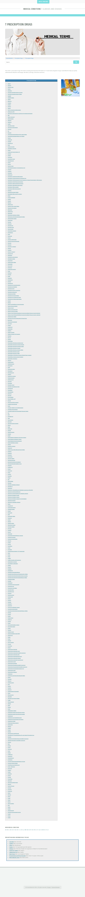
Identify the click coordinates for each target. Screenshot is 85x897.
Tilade (9, 427)
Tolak (9, 514)
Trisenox (9, 742)
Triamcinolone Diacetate (12, 663)
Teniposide (10, 236)
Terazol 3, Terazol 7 (11, 251)
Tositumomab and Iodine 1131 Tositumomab (16, 551)
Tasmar (9, 150)
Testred (9, 300)
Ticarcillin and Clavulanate (13, 409)
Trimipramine (10, 724)
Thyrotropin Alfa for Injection (13, 402)
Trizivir (9, 751)
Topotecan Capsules (11, 537)
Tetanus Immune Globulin (12, 306)
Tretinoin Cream (11, 631)
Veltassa (11, 848)
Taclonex (9, 85)
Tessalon (9, 274)
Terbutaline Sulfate (11, 258)
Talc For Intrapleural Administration (14, 110)
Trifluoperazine (11, 695)
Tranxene (9, 593)
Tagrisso (9, 106)
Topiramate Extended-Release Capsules (15, 535)
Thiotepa (9, 374)
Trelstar (9, 616)
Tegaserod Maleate (11, 197)
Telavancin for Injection (12, 208)
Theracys (9, 360)
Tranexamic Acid (11, 586)
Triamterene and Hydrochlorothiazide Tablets (16, 675)
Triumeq (9, 745)
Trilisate (9, 707)
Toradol (9, 542)
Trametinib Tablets (11, 579)
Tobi (8, 479)
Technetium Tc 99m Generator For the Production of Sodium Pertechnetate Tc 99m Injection (25, 180)
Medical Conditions (32, 9)
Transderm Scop (11, 591)
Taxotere (9, 153)
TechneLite (10, 173)
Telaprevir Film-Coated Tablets (13, 206)
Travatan (9, 602)
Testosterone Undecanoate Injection (15, 299)
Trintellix (9, 728)
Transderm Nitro (11, 589)
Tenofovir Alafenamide (12, 239)
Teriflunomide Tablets (12, 262)
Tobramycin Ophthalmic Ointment (14, 502)
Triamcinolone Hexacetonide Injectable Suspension (17, 667)
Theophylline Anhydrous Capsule (14, 348)
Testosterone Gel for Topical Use (14, 290)
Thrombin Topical (11, 385)
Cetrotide (11, 841)
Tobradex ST (10, 486)
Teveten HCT (10, 327)
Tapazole (9, 132)
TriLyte (9, 709)
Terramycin (10, 267)
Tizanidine (10, 476)
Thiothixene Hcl (11, 379)
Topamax (9, 530)
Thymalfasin (10, 390)
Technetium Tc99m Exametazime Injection (15, 183)
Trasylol (9, 598)
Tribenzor (9, 681)
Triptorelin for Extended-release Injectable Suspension (18, 738)
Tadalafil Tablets (11, 97)
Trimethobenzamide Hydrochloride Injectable (16, 714)
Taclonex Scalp (10, 87)
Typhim (9, 808)
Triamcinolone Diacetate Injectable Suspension (16, 665)
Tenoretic (9, 243)
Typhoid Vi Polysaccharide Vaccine (14, 812)
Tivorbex (9, 474)
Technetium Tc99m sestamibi (13, 187)
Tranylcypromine (11, 595)
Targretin (9, 141)
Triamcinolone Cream (12, 661)
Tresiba (9, 628)
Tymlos (9, 807)
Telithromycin (10, 211)
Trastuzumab (10, 596)
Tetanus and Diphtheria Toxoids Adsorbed (16, 304)
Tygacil (9, 798)
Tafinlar (9, 99)
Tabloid (9, 83)
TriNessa (9, 726)
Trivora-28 (10, 749)
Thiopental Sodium (11, 369)
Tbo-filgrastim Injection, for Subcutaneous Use (16, 167)
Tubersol (9, 784)
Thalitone (9, 330)
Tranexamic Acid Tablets (12, 588)
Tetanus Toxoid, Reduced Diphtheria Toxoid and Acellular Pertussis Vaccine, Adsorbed (24, 314)
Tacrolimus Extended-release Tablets (15, 94)
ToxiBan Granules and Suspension (14, 560)
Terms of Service (55, 887)
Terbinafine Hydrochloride (13, 257)
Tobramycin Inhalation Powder (13, 495)
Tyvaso (9, 815)
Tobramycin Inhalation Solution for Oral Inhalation (17, 498)
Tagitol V (9, 104)
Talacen (9, 108)
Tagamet (9, 103)
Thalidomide (10, 329)
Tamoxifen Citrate (11, 125)
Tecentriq (9, 169)
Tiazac (9, 406)
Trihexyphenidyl (11, 702)
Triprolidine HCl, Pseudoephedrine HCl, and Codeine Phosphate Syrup (21, 735)
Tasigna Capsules (11, 146)
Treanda (9, 612)
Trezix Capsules (11, 642)
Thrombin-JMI (10, 388)
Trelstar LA (10, 619)
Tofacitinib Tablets (11, 509)
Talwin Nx (9, 120)
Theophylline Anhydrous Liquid (13, 351)
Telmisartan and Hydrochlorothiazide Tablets (16, 216)
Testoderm (10, 278)
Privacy (49, 887)
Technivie (9, 190)
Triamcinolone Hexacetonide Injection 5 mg (16, 668)
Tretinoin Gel (10, 635)
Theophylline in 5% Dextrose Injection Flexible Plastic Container (19, 355)
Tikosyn (9, 425)
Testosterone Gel (11, 288)
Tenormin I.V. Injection (12, 246)
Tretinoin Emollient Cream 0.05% (14, 633)
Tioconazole (10, 456)
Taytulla (9, 155)
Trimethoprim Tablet (11, 721)
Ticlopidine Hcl (10, 416)
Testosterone (10, 283)
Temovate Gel (10, 225)
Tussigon (9, 787)
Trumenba (10, 773)
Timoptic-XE (10, 448)
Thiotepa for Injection (12, 376)
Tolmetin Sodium (11, 523)
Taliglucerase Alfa (11, 111)
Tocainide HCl (10, 505)
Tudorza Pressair (11, 786)
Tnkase (9, 477)
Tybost (9, 796)
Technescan (10, 174)
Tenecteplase (10, 232)
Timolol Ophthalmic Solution (13, 442)
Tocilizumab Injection (12, 507)
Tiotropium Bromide (11, 460)
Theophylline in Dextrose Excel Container (15, 357)
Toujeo (9, 554)
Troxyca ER (10, 768)
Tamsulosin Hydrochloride (13, 127)
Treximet (9, 640)
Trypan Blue (10, 779)
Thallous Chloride (11, 332)
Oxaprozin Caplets (13, 850)
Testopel (9, 281)
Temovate (10, 223)
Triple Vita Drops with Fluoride (13, 733)
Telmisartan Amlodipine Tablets (14, 215)
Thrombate (10, 383)
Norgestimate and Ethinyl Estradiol (17, 855)
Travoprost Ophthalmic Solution (14, 607)
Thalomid (9, 336)
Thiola (9, 367)
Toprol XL (9, 540)
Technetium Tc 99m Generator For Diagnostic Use (17, 178)
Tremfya (9, 621)
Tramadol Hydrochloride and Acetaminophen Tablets (18, 574)
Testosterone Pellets (12, 293)
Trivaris (9, 747)
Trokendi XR (10, 756)
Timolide (9, 434)
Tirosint (9, 469)
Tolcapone (10, 518)
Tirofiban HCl (10, 467)
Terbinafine (10, 255)
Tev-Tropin (10, 323)
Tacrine (9, 89)
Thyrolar (9, 400)
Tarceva (9, 138)
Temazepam (10, 220)
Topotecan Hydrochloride (12, 539)
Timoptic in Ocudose (11, 446)
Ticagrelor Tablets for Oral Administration (15, 407)
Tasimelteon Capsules (12, 148)
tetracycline (10, 320)
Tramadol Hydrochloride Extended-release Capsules (18, 575)
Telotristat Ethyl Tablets (12, 218)
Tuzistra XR (10, 791)
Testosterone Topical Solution (13, 295)
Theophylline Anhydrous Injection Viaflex (15, 350)
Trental (9, 623)
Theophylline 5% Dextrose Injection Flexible (16, 344)
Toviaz (9, 556)
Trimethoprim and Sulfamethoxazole (15, 717)
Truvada (9, 777)
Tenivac (9, 237)
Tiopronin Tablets (11, 458)
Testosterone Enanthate (12, 286)
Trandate (9, 581)
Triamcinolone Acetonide (12, 649)
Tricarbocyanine (11, 682)
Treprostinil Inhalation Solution (13, 624)
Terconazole (10, 260)
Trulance (9, 770)
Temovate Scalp (11, 227)
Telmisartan (10, 213)
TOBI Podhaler (10, 481)
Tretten (9, 637)
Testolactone (10, 279)
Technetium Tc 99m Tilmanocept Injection (15, 181)
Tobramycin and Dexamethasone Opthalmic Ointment (18, 493)
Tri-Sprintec (10, 645)
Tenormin (9, 244)
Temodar (9, 222)
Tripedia (9, 731)
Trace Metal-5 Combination (13, 563)
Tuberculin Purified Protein (13, 782)
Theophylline (10, 341)
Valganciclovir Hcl (13, 852)
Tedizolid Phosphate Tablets (13, 192)
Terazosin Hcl (10, 253)
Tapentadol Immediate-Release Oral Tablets (16, 136)
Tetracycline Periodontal (12, 321)
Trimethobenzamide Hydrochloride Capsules (16, 712)
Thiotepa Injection (11, 378)
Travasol (9, 600)
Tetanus (9, 302)
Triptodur (9, 737)
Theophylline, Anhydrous (12, 358)
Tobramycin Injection (11, 500)
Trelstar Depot (10, 617)
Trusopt (9, 775)
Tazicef (9, 162)
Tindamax (9, 451)
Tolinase (9, 521)
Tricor (9, 684)
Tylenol (9, 801)
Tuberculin (10, 780)
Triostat (9, 730)
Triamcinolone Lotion (12, 670)
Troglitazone (10, 754)
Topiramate (10, 533)
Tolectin (9, 519)
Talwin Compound (11, 117)
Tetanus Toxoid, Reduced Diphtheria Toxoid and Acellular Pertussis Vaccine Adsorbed (24, 313)
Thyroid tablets (10, 397)
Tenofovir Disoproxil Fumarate (13, 241)
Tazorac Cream (10, 166)
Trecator (9, 614)
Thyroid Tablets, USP (11, 399)
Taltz (9, 115)
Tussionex (10, 789)
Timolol (9, 435)
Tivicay (9, 472)
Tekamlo (9, 201)
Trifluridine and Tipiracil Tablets (14, 698)
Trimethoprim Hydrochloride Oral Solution (15, 719)
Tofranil (9, 511)
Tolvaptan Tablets (11, 526)
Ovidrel (11, 847)
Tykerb (9, 800)
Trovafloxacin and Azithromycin (14, 765)
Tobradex (9, 483)
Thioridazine (10, 371)
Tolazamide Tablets (11, 516)
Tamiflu (9, 124)
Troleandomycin (11, 758)
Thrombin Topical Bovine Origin (13, 386)
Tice (8, 413)
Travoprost (10, 605)
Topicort (9, 532)
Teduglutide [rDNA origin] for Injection (15, 194)
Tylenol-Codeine (11, 803)
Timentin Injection (11, 432)
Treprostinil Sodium (11, 626)
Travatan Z (10, 603)
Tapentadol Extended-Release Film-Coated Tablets (17, 134)
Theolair (9, 339)
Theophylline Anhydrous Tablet (14, 353)
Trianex (9, 677)
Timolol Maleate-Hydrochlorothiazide (15, 441)
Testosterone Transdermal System (14, 297)
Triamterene (10, 674)
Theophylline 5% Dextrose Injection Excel (15, 343)
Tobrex (9, 504)
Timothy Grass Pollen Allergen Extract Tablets (16, 449)
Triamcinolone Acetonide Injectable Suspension (17, 653)
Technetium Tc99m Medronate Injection (15, 185)
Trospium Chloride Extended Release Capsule (16, 761)
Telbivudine (10, 209)
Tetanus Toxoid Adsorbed (12, 309)
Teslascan (10, 272)
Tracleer (9, 565)
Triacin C (9, 647)
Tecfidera (9, 171)
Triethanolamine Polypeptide (13, 691)
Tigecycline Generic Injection (13, 423)
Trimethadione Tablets (12, 710)
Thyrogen (9, 395)
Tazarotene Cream (11, 159)
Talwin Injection (11, 118)
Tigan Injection (10, 420)
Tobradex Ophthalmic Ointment (14, 484)
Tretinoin (9, 630)
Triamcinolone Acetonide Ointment (14, 658)
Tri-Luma (9, 644)
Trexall (9, 638)
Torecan (9, 544)
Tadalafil (9, 96)
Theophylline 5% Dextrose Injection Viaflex (16, 346)
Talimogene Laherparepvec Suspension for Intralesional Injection (20, 113)
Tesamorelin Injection (12, 269)
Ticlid (9, 414)
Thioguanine (10, 365)
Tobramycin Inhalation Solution (13, 497)
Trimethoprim (10, 716)
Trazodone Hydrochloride (12, 609)
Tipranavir (10, 465)
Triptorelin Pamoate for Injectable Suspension (16, 740)
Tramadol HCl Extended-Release (14, 572)
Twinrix (9, 793)
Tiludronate (10, 428)
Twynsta (9, 794)
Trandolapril (10, 582)
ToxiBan (9, 558)
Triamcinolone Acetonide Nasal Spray (15, 656)
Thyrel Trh (10, 393)
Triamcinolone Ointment (12, 672)
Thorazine (10, 381)
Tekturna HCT (10, 204)
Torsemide (10, 549)
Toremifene (10, 546)
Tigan (9, 418)
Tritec (9, 744)
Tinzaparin (10, 455)
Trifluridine (10, 696)
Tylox (9, 805)
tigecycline (10, 421)
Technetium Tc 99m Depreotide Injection (15, 176)
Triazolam (9, 679)
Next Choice (12, 854)
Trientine (9, 688)
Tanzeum (9, 129)
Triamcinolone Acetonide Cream (14, 651)
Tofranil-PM (10, 512)
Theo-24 (9, 337)
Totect (9, 553)
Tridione (9, 686)
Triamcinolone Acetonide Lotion (14, 654)
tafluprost (9, 101)
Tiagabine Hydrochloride (12, 404)
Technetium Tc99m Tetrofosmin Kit (14, 188)
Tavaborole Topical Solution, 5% (14, 152)
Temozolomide (10, 229)
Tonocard (9, 528)
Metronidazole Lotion (14, 857)
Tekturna (9, 202)
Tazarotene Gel (11, 160)
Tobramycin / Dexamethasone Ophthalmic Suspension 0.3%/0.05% (20, 490)
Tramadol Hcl (10, 570)
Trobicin (9, 752)
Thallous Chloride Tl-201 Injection (14, 334)
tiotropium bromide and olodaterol (14, 462)
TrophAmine (10, 759)
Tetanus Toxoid (11, 307)
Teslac (9, 271)
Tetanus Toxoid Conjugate (13, 311)
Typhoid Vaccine (11, 810)
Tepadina (9, 250)
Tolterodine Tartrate (11, 525)
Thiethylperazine (11, 364)
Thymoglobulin (10, 392)
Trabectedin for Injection (12, 561)
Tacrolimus (10, 90)
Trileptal (9, 703)
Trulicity (9, 772)
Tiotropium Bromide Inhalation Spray (15, 463)
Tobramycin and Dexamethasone (14, 491)
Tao (8, 131)
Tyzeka (9, 817)
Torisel (9, 547)
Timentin (9, 430)
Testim (9, 276)
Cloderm (11, 843)
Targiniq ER (10, 139)
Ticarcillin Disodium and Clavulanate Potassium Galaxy (18, 411)
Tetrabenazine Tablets (12, 316)
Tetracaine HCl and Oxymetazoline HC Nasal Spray (17, 318)
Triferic (9, 693)
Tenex (9, 234)
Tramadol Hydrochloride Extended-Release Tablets (17, 577)
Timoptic (9, 444)
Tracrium (9, 567)
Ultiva (10, 845)
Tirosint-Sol (10, 470)
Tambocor (10, 122)
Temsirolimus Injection (12, 230)
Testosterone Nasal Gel (12, 292)
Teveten (9, 325)
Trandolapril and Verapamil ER (13, 584)
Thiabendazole (10, 362)
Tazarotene (10, 157)
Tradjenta (9, 568)
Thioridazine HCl (11, 372)
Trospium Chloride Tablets (13, 763)
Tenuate (9, 248)
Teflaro (9, 195)
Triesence (9, 689)
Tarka (9, 145)
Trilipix (9, 705)
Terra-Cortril (10, 265)
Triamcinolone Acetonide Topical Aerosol (15, 660)
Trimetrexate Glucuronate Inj (13, 723)
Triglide (9, 700)
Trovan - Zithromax (11, 766)
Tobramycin (10, 488)
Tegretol (9, 199)
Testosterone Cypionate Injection (14, 285)
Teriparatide (10, 264)
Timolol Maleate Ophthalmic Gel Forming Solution (17, 437)
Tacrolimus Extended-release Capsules (15, 92)
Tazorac (9, 164)
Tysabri (9, 814)
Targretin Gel (10, 143)
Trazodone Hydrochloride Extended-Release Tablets (18, 610)
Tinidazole (10, 453)
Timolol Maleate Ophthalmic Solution (14, 439)
